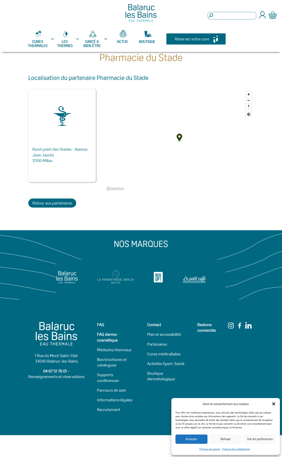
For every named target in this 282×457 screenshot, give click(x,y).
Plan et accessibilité (164, 334)
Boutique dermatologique (161, 376)
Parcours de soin (111, 390)
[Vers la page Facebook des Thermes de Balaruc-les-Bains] (239, 327)
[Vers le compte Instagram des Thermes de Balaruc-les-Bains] (231, 327)
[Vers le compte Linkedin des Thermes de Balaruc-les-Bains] (248, 327)
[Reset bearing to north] (249, 106)
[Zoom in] (249, 94)
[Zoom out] (249, 100)
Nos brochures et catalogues (112, 362)
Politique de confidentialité (236, 449)
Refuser (225, 439)
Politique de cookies (209, 449)
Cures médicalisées (163, 354)
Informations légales (114, 400)
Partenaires (157, 344)
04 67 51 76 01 (55, 371)
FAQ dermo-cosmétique (107, 337)
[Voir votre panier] (273, 16)
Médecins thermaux (114, 349)
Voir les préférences (260, 439)
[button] (274, 404)
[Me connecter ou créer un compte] (262, 17)
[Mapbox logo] (115, 188)
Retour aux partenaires (52, 203)
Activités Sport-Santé (165, 363)
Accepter (191, 439)
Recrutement (108, 409)
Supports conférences (108, 377)
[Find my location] (249, 114)
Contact (154, 324)
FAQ (100, 324)
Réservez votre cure (192, 39)
